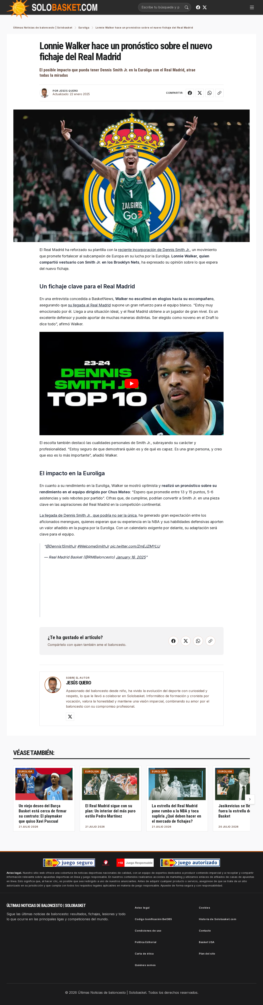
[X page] (205, 7)
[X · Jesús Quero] (70, 717)
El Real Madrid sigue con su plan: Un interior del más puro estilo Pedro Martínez (110, 811)
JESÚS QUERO (68, 90)
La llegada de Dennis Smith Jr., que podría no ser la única (88, 515)
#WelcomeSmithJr (93, 546)
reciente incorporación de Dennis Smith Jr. (154, 250)
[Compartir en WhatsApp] (209, 93)
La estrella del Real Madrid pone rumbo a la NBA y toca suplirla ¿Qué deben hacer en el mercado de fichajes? (176, 813)
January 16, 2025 (131, 557)
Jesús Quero (78, 683)
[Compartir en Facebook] (190, 93)
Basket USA (207, 942)
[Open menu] (251, 7)
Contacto (205, 930)
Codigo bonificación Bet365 (153, 919)
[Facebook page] (198, 7)
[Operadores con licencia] (190, 863)
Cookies (204, 907)
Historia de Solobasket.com (217, 919)
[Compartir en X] (200, 93)
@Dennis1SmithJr (61, 546)
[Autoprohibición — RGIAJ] (106, 863)
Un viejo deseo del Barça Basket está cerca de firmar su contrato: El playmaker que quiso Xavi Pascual (43, 813)
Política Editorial (145, 942)
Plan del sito (207, 953)
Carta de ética (144, 953)
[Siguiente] (250, 799)
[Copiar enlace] (219, 93)
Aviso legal (142, 907)
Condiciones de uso (148, 930)
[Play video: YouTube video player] (131, 383)
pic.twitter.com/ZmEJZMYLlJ (135, 546)
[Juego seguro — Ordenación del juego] (69, 863)
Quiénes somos (145, 965)
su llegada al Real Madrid (89, 305)
